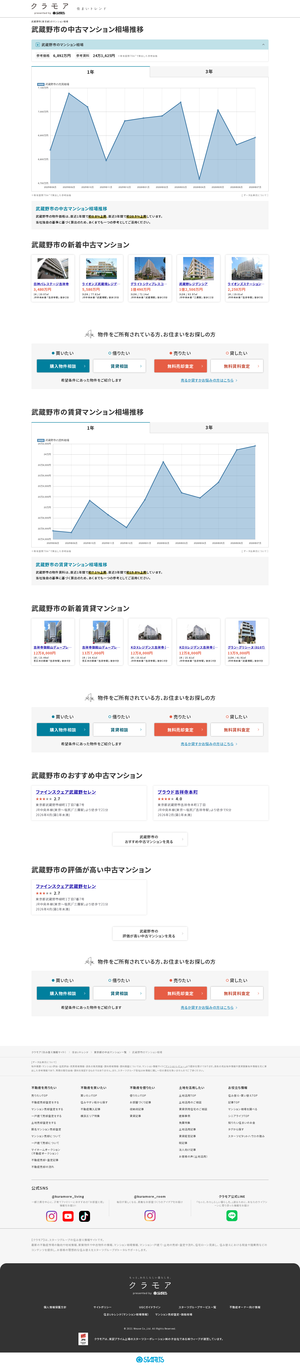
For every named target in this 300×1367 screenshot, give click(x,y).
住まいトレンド (80, 1052)
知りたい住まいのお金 (241, 1122)
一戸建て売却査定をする (46, 1116)
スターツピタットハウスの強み (246, 1136)
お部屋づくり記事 (140, 1102)
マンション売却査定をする (47, 1109)
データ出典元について (255, 195)
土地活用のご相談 (190, 1102)
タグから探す (236, 1129)
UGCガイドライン (150, 1307)
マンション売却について (46, 1136)
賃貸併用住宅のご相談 (193, 1109)
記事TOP (234, 1102)
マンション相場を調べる (243, 1109)
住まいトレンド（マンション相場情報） (126, 1314)
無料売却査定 (180, 366)
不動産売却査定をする (45, 1102)
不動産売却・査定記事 (45, 1160)
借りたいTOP (138, 1095)
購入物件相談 (63, 366)
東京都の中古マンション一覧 (110, 1052)
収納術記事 (137, 1109)
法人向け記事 (187, 1149)
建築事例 (184, 1116)
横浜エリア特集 (90, 1116)
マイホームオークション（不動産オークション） (45, 1151)
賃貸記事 (135, 1116)
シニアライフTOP (238, 1116)
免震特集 (184, 1122)
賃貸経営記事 (187, 1136)
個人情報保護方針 (55, 1307)
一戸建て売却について (45, 1143)
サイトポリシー (103, 1307)
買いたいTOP (89, 1095)
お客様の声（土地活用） (193, 1156)
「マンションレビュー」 (175, 1066)
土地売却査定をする (43, 1122)
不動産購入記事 (91, 1109)
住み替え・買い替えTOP (243, 1095)
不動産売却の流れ (42, 1167)
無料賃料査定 (237, 366)
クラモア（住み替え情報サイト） (49, 1052)
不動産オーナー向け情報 (245, 1307)
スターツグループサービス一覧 (197, 1307)
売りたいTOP (39, 1095)
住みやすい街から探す (94, 1102)
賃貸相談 (119, 366)
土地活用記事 (187, 1129)
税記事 (183, 1143)
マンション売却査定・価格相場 (173, 1314)
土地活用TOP (187, 1095)
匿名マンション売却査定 (46, 1129)
